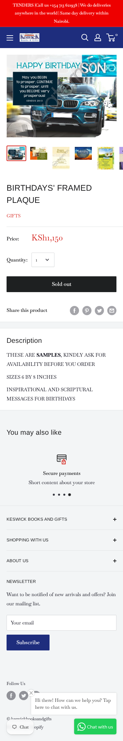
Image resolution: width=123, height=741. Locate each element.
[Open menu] (10, 38)
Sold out (62, 284)
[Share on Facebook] (74, 310)
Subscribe (28, 642)
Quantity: (17, 260)
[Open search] (85, 37)
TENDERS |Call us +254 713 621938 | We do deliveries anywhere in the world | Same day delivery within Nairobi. (62, 13)
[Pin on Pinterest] (87, 310)
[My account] (97, 37)
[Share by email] (111, 310)
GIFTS (14, 216)
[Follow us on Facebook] (11, 695)
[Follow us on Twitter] (23, 695)
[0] (111, 37)
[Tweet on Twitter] (99, 310)
